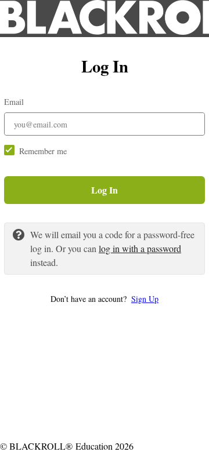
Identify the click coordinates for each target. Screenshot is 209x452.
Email (14, 101)
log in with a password (140, 248)
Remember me (43, 150)
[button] (104, 298)
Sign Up (144, 298)
